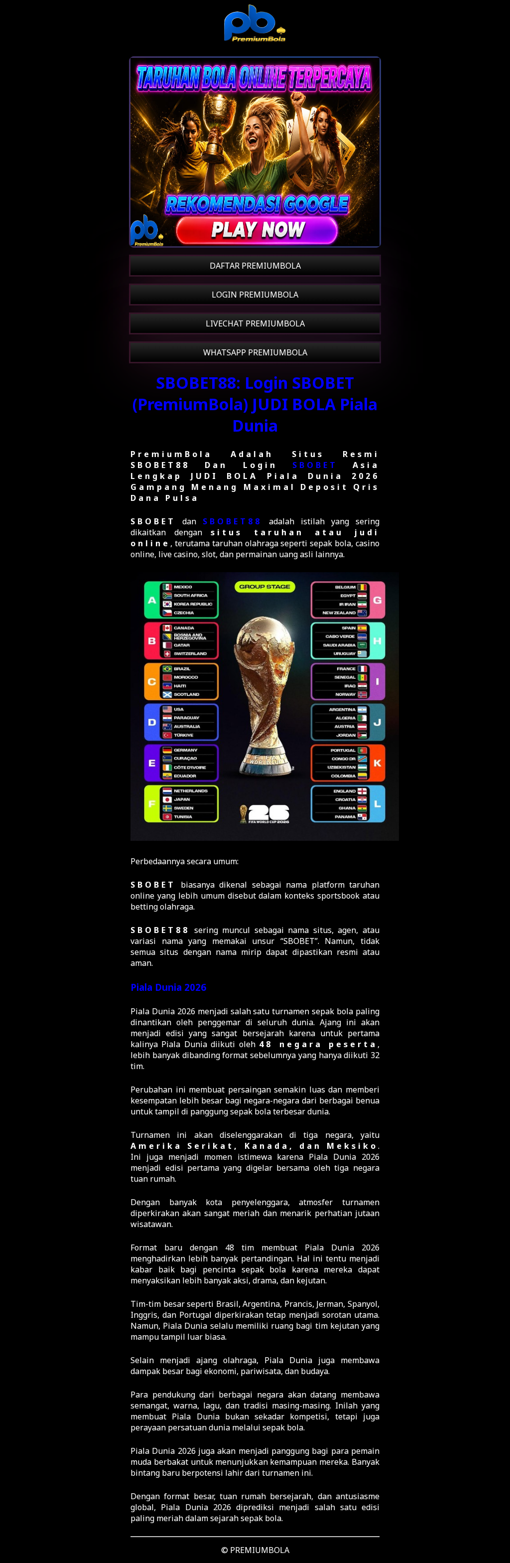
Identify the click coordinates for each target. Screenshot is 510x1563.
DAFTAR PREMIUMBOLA (255, 265)
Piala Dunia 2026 (168, 987)
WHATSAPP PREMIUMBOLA (255, 352)
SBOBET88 (232, 521)
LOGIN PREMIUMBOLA (255, 294)
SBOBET (315, 465)
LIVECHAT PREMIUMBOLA (255, 323)
